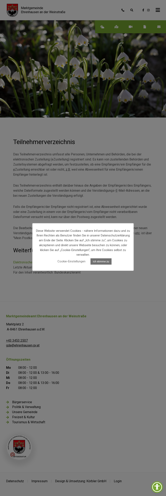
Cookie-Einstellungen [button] (71, 261)
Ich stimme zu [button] (101, 261)
